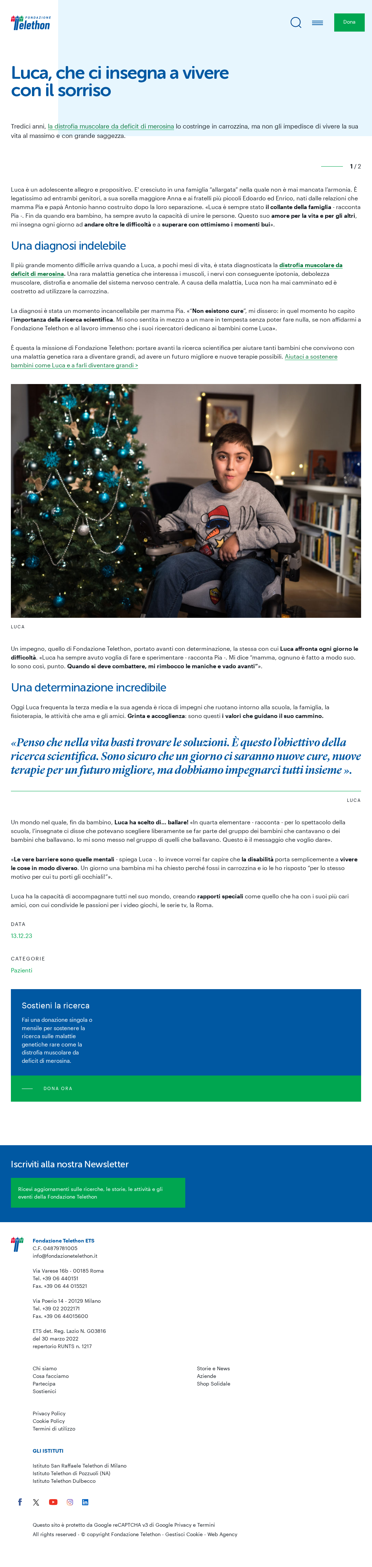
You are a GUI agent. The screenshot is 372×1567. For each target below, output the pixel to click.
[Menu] (318, 22)
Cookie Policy (49, 1421)
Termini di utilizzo (54, 1428)
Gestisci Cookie (184, 1534)
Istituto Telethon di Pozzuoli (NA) (71, 1473)
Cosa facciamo (51, 1376)
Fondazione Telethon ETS (63, 1240)
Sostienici (44, 1391)
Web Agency (222, 1534)
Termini (206, 1525)
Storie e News (213, 1368)
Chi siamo (45, 1368)
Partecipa (44, 1383)
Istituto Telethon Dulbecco (64, 1481)
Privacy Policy (49, 1413)
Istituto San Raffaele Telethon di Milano (79, 1465)
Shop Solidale (213, 1383)
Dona (349, 22)
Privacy (182, 1525)
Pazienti (21, 970)
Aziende (206, 1376)
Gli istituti (48, 1451)
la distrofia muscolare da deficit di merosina (111, 126)
